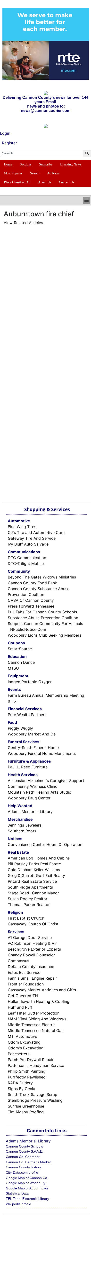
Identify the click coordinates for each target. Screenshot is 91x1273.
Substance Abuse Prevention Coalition (43, 617)
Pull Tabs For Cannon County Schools (42, 611)
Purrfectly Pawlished (27, 1077)
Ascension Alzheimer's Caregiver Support (46, 780)
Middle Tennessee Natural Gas (35, 1030)
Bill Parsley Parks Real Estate (34, 863)
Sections (25, 164)
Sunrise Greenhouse (26, 1106)
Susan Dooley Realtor (27, 898)
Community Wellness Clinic (32, 786)
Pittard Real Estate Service (32, 881)
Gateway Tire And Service (32, 538)
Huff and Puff (20, 1007)
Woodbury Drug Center (29, 798)
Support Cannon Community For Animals (45, 623)
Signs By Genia (21, 1088)
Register (9, 143)
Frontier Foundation (26, 984)
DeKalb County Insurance (31, 966)
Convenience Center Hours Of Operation (45, 844)
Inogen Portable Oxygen (30, 681)
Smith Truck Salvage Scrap (32, 1094)
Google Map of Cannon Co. (27, 1178)
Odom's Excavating (25, 1048)
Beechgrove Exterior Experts (34, 949)
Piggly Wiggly (20, 728)
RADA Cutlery (20, 1082)
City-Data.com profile (22, 1172)
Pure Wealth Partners (27, 714)
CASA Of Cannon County (31, 600)
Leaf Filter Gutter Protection (33, 1013)
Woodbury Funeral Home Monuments (42, 753)
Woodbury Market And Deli (33, 734)
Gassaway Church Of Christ (33, 924)
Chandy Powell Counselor (31, 955)
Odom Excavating (24, 1042)
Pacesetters (18, 1053)
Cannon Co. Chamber (23, 1157)
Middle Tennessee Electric (32, 1024)
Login (5, 133)
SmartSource (20, 648)
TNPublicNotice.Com (27, 629)
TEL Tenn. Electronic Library (27, 1199)
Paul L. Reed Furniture (28, 767)
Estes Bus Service (24, 972)
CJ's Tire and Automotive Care (36, 532)
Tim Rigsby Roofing (26, 1111)
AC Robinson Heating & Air (32, 943)
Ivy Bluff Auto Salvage (28, 544)
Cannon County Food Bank (32, 582)
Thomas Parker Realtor (29, 904)
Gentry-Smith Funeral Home (33, 747)
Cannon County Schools (24, 1146)
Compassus (18, 960)
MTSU (13, 668)
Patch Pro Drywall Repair (31, 1059)
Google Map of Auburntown (27, 1188)
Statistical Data (17, 1193)
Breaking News (70, 164)
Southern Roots (22, 830)
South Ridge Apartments (30, 887)
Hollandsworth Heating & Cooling (38, 1001)
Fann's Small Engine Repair (32, 978)
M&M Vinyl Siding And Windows (37, 1018)
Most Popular (13, 173)
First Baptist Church (26, 918)
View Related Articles (23, 222)
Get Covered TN (23, 995)
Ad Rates (53, 173)
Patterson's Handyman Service (36, 1065)
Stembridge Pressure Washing (35, 1100)
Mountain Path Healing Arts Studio (39, 792)
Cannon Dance (21, 662)
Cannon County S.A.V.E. (24, 1151)
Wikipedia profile (18, 1204)
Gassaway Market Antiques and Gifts (42, 989)
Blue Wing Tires (22, 526)
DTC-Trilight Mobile (26, 563)
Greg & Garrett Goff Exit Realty (36, 875)
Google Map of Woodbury (25, 1183)
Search (34, 173)
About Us (44, 182)
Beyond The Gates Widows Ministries (42, 577)
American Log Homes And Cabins (39, 858)
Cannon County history (23, 1167)
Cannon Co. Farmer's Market (28, 1162)
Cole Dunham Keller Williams (34, 869)
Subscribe (45, 164)
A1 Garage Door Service (30, 937)
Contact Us (66, 182)
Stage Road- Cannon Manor (33, 892)
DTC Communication (27, 557)
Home (8, 164)
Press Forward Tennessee (31, 606)
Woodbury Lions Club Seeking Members (44, 635)
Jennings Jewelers (24, 825)
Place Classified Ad (17, 182)
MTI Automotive (22, 1036)
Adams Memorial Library (30, 811)
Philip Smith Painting (26, 1071)
